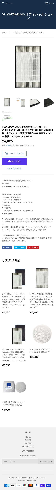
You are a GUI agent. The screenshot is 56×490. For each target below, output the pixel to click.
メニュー (8, 3)
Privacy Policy (28, 446)
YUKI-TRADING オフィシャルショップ (28, 16)
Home (28, 437)
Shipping (28, 443)
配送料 (8, 145)
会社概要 (28, 440)
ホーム (4, 33)
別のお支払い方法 (14, 168)
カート (51, 3)
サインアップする (46, 462)
